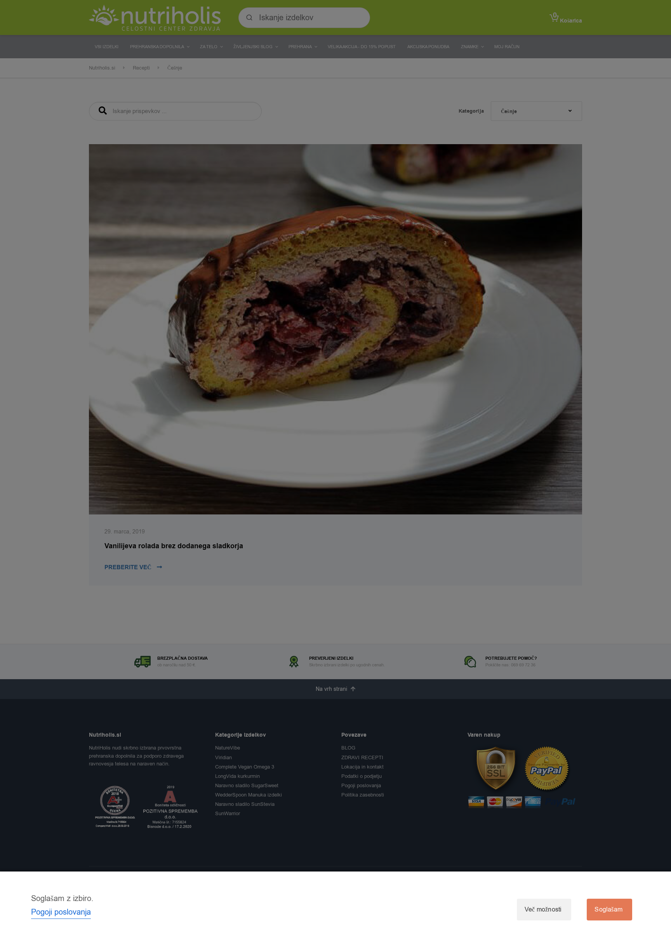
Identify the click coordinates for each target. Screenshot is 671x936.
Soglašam (608, 909)
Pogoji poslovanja (61, 912)
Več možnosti (543, 909)
